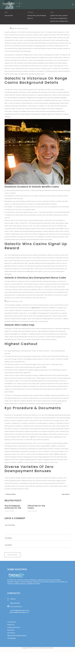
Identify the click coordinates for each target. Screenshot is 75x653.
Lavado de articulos (13, 627)
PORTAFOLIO (11, 633)
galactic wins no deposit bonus (59, 21)
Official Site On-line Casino (36, 506)
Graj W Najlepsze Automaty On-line (13, 506)
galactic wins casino (56, 15)
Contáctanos (11, 622)
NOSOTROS (10, 630)
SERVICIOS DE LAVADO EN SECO (17, 636)
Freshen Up (10, 625)
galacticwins (36, 308)
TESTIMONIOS (11, 638)
